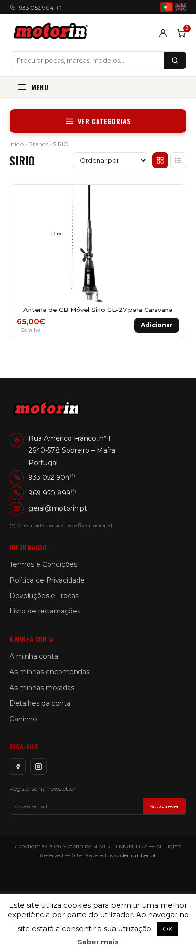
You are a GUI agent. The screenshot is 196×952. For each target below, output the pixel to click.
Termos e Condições (43, 564)
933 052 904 (40, 7)
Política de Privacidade (47, 580)
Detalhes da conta (40, 703)
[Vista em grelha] (160, 160)
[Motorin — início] (53, 33)
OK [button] (168, 929)
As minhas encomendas (49, 672)
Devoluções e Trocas (44, 596)
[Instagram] (38, 766)
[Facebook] (18, 766)
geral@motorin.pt (58, 508)
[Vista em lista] (178, 160)
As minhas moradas (42, 687)
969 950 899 (49, 493)
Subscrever (164, 806)
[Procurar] (175, 60)
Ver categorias (104, 121)
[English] (180, 7)
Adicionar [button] (157, 325)
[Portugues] (166, 7)
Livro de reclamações (45, 611)
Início (17, 143)
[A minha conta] (163, 33)
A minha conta (34, 656)
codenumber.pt (135, 855)
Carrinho (23, 719)
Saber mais (98, 941)
